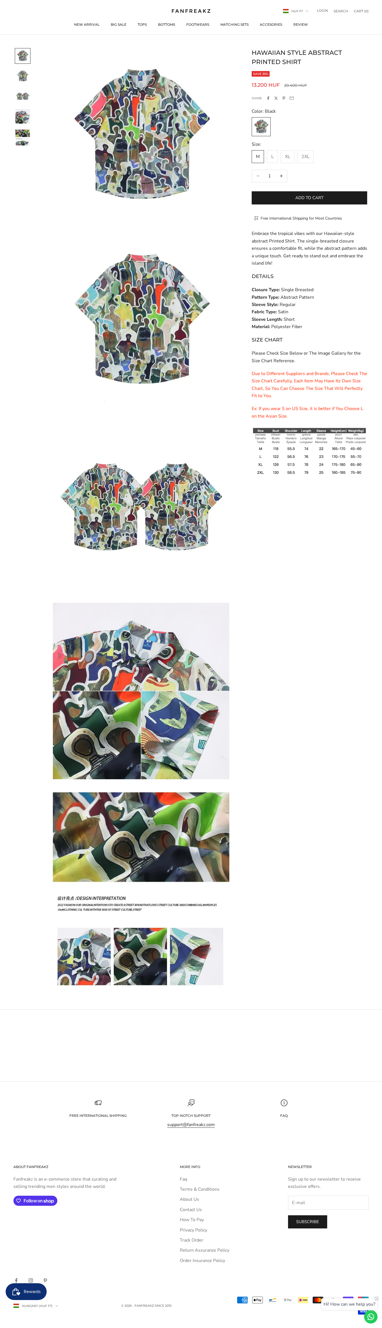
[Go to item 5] (22, 138)
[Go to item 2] (22, 76)
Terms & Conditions (200, 1189)
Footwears (197, 24)
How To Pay (192, 1220)
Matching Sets (234, 24)
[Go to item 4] (22, 116)
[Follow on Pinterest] (45, 1280)
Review (300, 24)
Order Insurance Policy (202, 1261)
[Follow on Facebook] (16, 1280)
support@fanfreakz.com (191, 1125)
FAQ (284, 1115)
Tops (142, 24)
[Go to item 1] (22, 56)
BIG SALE (118, 24)
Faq (183, 1179)
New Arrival (87, 24)
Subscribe (307, 1222)
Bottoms (166, 24)
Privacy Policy (193, 1230)
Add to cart (309, 198)
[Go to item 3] (22, 96)
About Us (189, 1199)
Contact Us (191, 1210)
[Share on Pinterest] (284, 98)
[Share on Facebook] (268, 98)
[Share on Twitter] (276, 98)
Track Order (191, 1240)
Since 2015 (163, 1306)
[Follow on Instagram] (31, 1280)
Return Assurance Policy (204, 1250)
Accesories (271, 24)
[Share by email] (291, 98)
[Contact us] (371, 1317)
